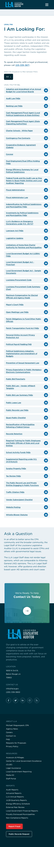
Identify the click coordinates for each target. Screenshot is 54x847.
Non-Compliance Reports (17, 818)
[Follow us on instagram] (29, 700)
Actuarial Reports (13, 793)
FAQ (8, 739)
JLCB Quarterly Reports (16, 800)
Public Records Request (19, 834)
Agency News (12, 729)
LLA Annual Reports (15, 797)
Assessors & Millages (15, 757)
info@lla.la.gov (12, 689)
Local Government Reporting (19, 772)
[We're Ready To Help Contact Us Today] (27, 613)
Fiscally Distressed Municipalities (20, 814)
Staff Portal (11, 779)
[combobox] (8, 77)
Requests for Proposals (16, 743)
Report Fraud (14, 826)
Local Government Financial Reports (22, 811)
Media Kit (10, 775)
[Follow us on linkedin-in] (22, 700)
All (7, 77)
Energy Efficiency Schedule (18, 804)
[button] (47, 5)
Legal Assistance (13, 768)
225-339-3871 (22, 65)
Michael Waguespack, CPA (17, 725)
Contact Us (11, 736)
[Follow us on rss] (36, 700)
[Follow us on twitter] (15, 700)
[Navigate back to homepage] (13, 4)
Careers (9, 732)
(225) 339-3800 (13, 692)
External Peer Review (15, 807)
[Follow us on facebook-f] (8, 700)
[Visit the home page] (27, 634)
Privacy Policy (12, 746)
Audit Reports (12, 790)
